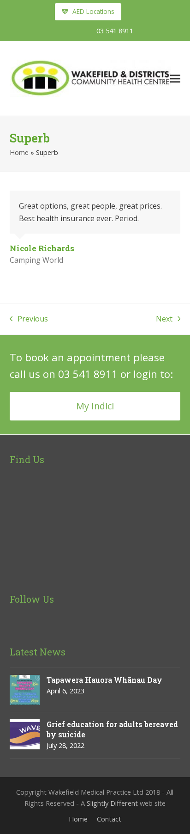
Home (19, 152)
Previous (29, 319)
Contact (109, 818)
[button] (175, 78)
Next (164, 319)
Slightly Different (112, 803)
